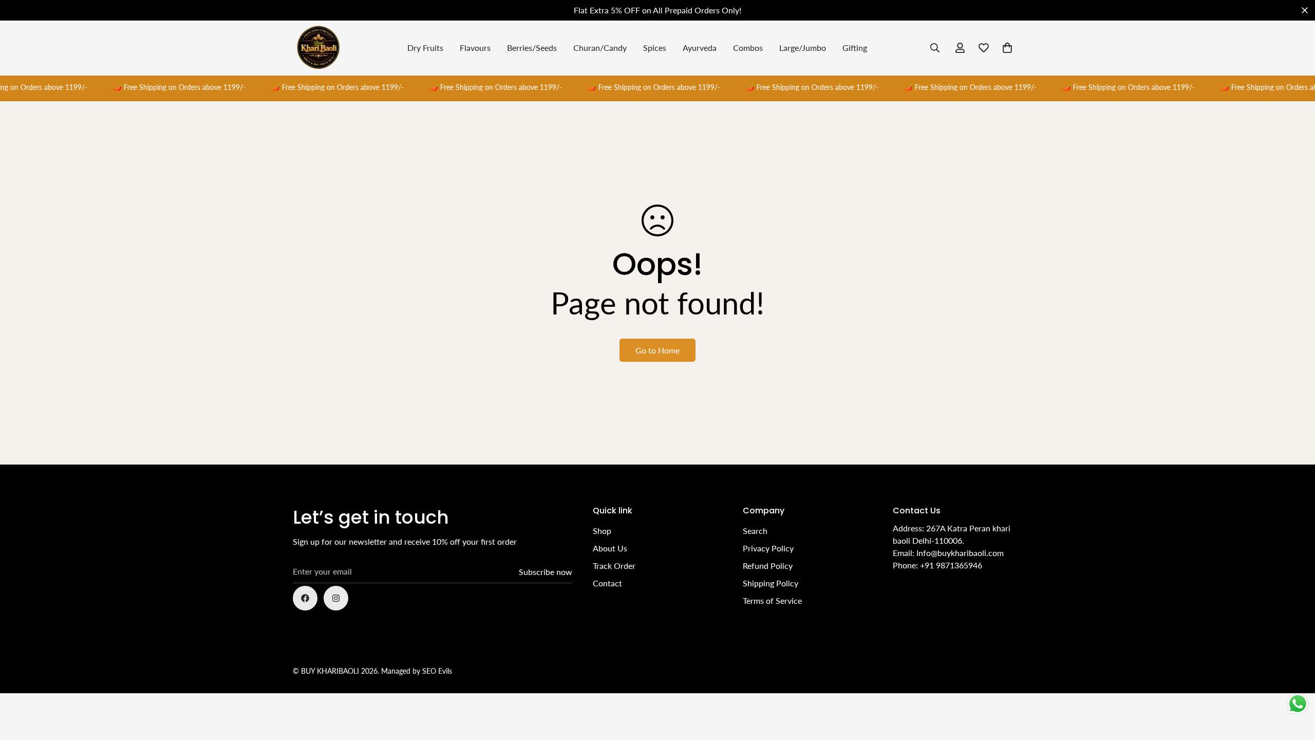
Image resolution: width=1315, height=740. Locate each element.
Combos (748, 47)
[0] (1007, 48)
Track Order (614, 565)
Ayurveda (700, 47)
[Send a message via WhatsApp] (1298, 704)
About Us (610, 548)
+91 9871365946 (951, 565)
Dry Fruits (425, 47)
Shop (602, 530)
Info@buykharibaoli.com (960, 553)
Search (755, 530)
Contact (607, 583)
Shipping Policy (770, 583)
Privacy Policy (768, 548)
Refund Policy (768, 565)
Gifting (854, 47)
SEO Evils (437, 671)
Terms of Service (772, 600)
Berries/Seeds (532, 47)
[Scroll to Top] (1295, 684)
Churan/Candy (600, 47)
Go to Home (657, 350)
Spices (654, 47)
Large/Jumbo (802, 47)
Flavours (475, 47)
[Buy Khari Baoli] (318, 48)
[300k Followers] (305, 598)
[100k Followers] (336, 598)
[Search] (935, 47)
